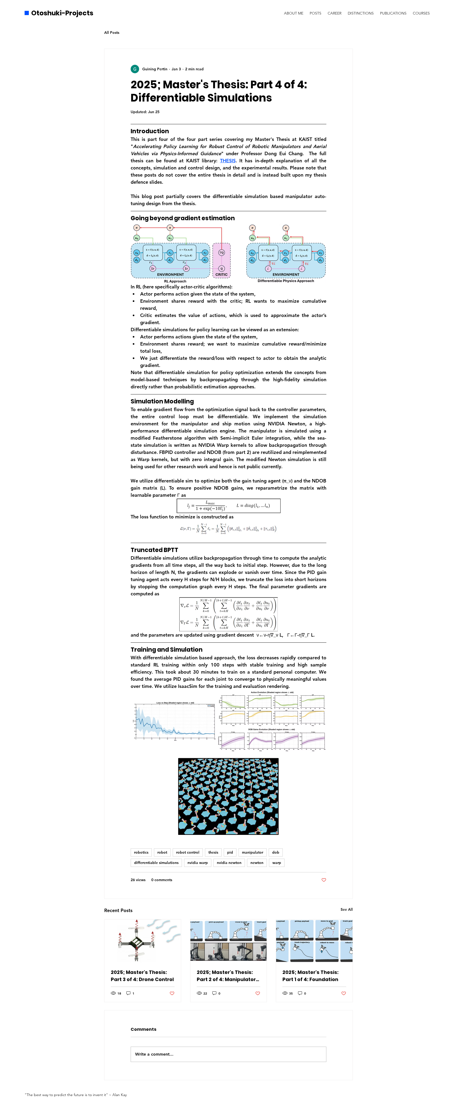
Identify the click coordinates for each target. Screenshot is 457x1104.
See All (347, 909)
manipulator (252, 852)
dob (275, 852)
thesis (213, 852)
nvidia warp (198, 862)
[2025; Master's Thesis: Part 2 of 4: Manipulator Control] (228, 940)
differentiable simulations (156, 862)
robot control (187, 852)
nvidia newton (229, 862)
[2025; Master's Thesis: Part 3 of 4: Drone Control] (142, 940)
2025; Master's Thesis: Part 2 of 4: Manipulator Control (226, 976)
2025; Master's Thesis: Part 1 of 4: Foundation (310, 976)
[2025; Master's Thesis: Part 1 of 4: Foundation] (314, 940)
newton (256, 862)
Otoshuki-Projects (62, 13)
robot (162, 852)
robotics (141, 852)
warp (276, 862)
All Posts (111, 32)
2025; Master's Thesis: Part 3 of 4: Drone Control (142, 976)
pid (230, 852)
